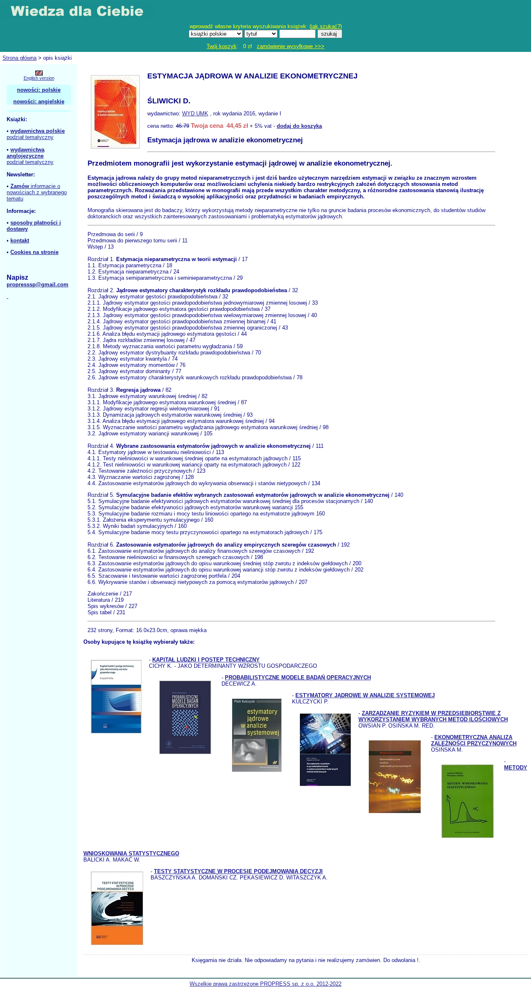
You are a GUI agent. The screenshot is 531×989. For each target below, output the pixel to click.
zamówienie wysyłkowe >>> (290, 46)
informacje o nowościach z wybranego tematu (37, 192)
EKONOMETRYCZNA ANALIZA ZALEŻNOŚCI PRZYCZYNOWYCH (473, 740)
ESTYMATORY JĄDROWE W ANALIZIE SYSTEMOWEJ (365, 695)
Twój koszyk (221, 46)
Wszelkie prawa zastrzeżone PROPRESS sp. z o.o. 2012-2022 (265, 984)
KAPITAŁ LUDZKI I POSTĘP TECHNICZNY (206, 660)
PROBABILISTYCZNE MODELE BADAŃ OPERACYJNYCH (298, 677)
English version (39, 78)
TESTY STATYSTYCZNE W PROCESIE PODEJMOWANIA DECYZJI (238, 871)
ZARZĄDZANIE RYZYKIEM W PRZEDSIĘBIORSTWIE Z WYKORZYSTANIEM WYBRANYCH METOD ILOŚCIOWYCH (433, 716)
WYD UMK (195, 113)
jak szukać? (325, 26)
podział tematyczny (30, 137)
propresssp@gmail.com (37, 284)
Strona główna (19, 58)
